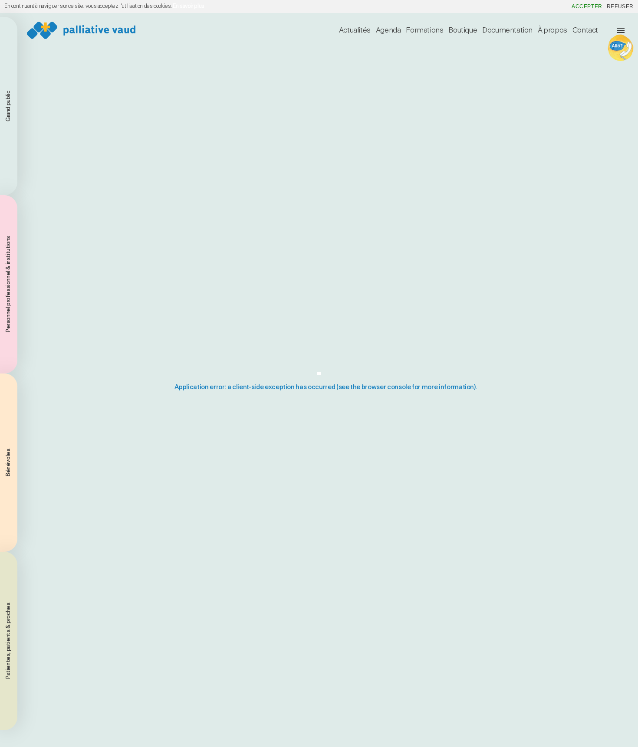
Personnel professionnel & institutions (8, 284)
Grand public (8, 106)
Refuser (620, 6)
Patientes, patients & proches (8, 641)
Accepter (587, 6)
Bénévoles (8, 462)
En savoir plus (188, 6)
